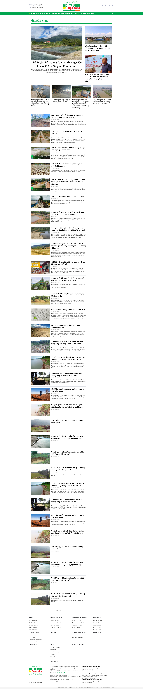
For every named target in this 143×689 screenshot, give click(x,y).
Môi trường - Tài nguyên (51, 13)
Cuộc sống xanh (69, 13)
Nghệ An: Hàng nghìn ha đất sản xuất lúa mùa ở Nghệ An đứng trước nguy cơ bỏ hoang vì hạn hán (68, 246)
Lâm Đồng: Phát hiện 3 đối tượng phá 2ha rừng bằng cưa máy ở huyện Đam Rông (67, 343)
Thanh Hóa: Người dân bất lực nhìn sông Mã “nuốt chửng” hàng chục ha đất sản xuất (68, 358)
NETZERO (76, 13)
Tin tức (33, 13)
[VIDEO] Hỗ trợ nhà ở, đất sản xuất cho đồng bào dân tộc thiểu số (68, 263)
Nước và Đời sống (54, 625)
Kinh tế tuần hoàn (97, 620)
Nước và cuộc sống (40, 13)
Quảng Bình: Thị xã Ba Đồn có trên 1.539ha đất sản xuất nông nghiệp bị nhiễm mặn (67, 437)
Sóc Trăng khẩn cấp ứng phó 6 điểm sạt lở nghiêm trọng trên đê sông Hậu (67, 116)
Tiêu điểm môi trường (56, 647)
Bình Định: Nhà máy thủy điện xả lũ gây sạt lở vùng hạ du (68, 295)
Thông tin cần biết (78, 644)
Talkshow (53, 649)
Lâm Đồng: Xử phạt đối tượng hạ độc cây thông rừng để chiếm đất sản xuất (66, 374)
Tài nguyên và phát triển (78, 622)
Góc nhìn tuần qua (55, 652)
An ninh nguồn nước (55, 622)
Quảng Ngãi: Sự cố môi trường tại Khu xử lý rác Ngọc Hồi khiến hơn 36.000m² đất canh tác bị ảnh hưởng (80, 104)
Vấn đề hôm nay (33, 627)
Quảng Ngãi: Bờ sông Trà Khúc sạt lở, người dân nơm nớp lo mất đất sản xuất (68, 279)
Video (92, 13)
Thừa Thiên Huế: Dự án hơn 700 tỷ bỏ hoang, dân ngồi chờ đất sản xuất (68, 469)
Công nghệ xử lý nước (56, 627)
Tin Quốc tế (32, 622)
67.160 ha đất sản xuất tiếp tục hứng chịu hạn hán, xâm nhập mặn (68, 390)
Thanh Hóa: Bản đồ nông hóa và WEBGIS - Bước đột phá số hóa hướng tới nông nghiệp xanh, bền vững (98, 77)
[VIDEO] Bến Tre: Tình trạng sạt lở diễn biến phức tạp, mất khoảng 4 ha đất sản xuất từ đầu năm (68, 182)
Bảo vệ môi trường (76, 620)
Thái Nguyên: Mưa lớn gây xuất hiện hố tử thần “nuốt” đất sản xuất (67, 453)
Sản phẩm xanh (97, 629)
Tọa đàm (52, 656)
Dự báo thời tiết (54, 661)
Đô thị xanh (32, 637)
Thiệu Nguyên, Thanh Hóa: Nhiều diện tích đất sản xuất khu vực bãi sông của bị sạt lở (67, 406)
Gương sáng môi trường (35, 639)
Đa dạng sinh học (76, 627)
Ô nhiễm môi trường (77, 625)
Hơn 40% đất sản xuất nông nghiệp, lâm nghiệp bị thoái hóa (66, 165)
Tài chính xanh (97, 625)
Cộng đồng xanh (33, 635)
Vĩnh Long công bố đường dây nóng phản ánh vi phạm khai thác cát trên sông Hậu (98, 48)
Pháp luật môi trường (84, 13)
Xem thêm (58, 610)
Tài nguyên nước (54, 620)
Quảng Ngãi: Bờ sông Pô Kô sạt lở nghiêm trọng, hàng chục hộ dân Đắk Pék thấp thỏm (40, 103)
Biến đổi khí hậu (33, 629)
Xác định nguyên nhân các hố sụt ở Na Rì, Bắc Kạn (67, 133)
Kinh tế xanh (61, 13)
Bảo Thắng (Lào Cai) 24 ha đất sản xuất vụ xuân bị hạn (67, 422)
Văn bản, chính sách (77, 635)
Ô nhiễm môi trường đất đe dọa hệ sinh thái (68, 310)
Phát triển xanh (33, 642)
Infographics (33, 644)
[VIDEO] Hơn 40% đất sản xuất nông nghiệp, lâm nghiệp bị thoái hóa (68, 149)
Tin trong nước (33, 620)
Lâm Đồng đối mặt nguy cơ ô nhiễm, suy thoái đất (61, 101)
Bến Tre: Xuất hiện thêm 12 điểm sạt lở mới (67, 196)
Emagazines (97, 632)
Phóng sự (52, 654)
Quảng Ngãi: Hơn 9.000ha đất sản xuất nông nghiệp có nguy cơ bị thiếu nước (68, 213)
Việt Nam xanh (54, 659)
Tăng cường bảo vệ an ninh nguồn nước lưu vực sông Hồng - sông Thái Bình (102, 102)
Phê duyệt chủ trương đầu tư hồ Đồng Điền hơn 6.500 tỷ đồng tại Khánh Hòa (57, 64)
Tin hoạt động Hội (33, 625)
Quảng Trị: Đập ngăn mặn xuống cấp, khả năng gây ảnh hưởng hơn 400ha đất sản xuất (68, 229)
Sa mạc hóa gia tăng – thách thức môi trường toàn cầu (65, 326)
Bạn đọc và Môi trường (77, 637)
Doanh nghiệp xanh (98, 627)
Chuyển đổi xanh (97, 622)
